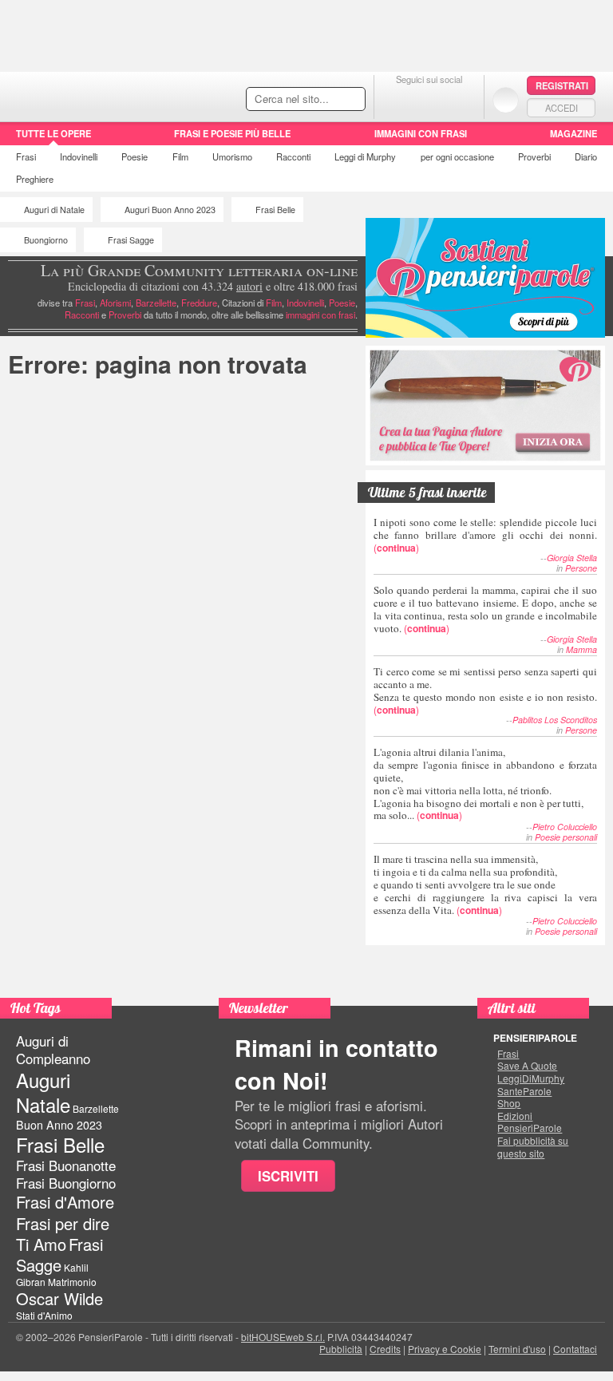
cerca (319, 100)
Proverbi (534, 156)
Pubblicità (340, 1348)
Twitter (429, 99)
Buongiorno (46, 240)
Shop (508, 1103)
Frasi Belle (275, 210)
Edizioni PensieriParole (529, 1122)
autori (249, 286)
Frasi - (110, 95)
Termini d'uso (517, 1348)
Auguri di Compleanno (53, 1049)
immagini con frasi (320, 314)
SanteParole (524, 1091)
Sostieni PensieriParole (485, 278)
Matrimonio (72, 1281)
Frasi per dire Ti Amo (62, 1234)
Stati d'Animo (44, 1315)
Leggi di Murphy (365, 156)
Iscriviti (288, 1175)
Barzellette (156, 302)
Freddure (199, 302)
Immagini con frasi (420, 133)
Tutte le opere (53, 133)
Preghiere (34, 178)
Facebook (397, 99)
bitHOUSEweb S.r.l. (283, 1336)
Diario (586, 156)
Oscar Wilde (59, 1298)
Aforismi (115, 302)
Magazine (573, 133)
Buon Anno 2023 (59, 1125)
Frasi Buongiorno (66, 1183)
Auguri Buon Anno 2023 (170, 210)
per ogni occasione (457, 156)
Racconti (293, 156)
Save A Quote (527, 1065)
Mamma (581, 649)
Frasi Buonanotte (66, 1165)
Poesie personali (566, 837)
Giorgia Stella (572, 558)
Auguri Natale (43, 1092)
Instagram (461, 99)
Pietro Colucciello (564, 827)
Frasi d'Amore (65, 1201)
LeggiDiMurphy (530, 1078)
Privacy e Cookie (444, 1348)
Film (180, 156)
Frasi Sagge (131, 240)
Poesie (134, 156)
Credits (385, 1348)
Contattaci (575, 1348)
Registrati (562, 85)
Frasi (26, 156)
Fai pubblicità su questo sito (532, 1146)
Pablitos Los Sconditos (554, 720)
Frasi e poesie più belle (232, 133)
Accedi (561, 107)
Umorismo (232, 156)
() (485, 534)
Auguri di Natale (54, 210)
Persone (581, 568)
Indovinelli (78, 156)
